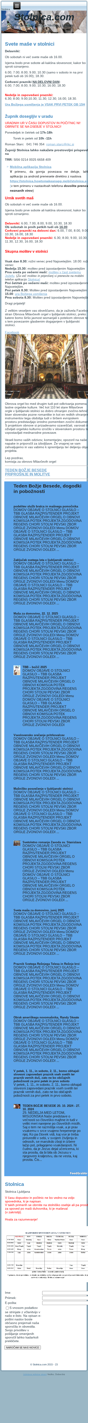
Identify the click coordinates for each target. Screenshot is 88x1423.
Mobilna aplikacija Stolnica (30, 167)
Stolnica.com (44, 17)
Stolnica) (34, 279)
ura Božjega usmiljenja (31, 294)
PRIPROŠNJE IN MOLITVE (27, 474)
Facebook (12, 332)
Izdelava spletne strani (35, 1374)
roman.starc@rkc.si (60, 144)
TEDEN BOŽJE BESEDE (26, 470)
